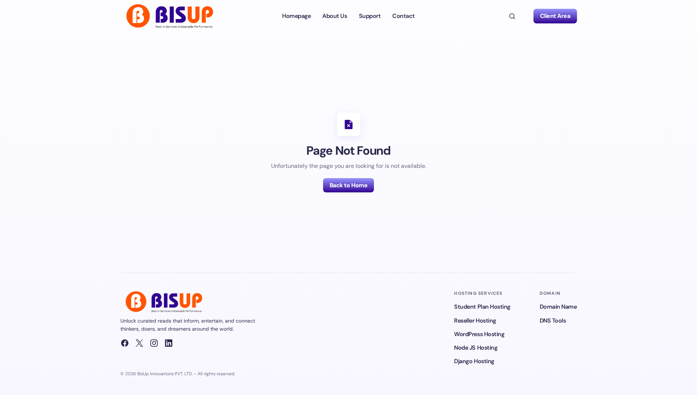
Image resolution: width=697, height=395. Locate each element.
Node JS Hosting (475, 347)
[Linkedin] (168, 343)
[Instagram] (154, 343)
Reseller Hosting (475, 320)
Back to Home (348, 185)
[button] (512, 16)
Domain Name (558, 307)
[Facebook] (124, 343)
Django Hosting (474, 361)
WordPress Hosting (479, 334)
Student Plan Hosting (482, 307)
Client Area (555, 16)
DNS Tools (553, 320)
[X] (139, 343)
